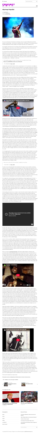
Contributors (4, 422)
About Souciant (4, 424)
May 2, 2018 (12, 164)
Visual (3, 416)
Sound (9, 14)
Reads (3, 414)
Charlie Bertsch (5, 12)
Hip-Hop (7, 14)
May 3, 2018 (13, 63)
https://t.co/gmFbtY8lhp (8, 61)
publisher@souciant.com (28, 431)
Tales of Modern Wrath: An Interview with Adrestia (28, 417)
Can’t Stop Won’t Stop (13, 251)
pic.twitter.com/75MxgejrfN (17, 61)
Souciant (8, 5)
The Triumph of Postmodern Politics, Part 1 (27, 420)
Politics (3, 420)
